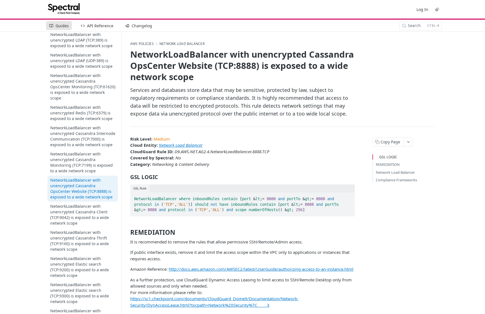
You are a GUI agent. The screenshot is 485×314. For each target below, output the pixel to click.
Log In (422, 9)
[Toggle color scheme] (437, 9)
